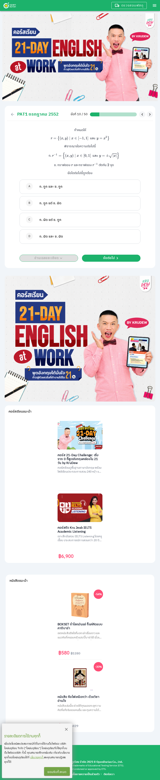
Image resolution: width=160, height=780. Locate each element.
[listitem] (80, 187)
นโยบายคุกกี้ (37, 757)
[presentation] (80, 138)
